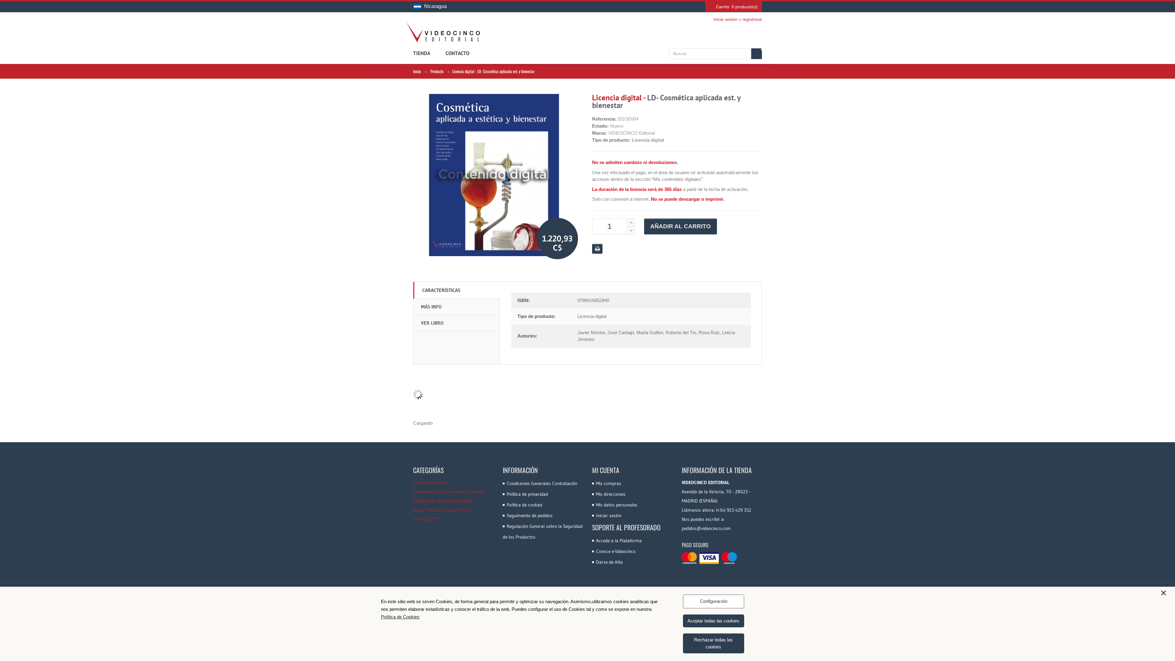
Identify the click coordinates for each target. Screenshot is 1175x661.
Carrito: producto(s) (737, 6)
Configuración (713, 601)
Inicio (417, 71)
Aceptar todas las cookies (713, 620)
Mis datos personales (616, 505)
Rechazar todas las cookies (713, 643)
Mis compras (608, 483)
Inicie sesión (725, 19)
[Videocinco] (443, 32)
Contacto (457, 53)
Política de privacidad (527, 494)
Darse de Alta (609, 562)
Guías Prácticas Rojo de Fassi (441, 510)
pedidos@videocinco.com (706, 528)
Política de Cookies (400, 616)
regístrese (752, 19)
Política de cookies (525, 505)
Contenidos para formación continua (448, 492)
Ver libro (432, 323)
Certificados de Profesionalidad (443, 501)
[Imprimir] (597, 249)
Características (441, 290)
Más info (431, 307)
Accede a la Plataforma (619, 540)
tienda (421, 53)
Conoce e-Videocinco (616, 551)
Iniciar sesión (608, 515)
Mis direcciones (610, 494)
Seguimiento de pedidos (530, 515)
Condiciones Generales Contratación (542, 483)
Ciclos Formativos (430, 482)
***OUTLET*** (426, 519)
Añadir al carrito (680, 226)
